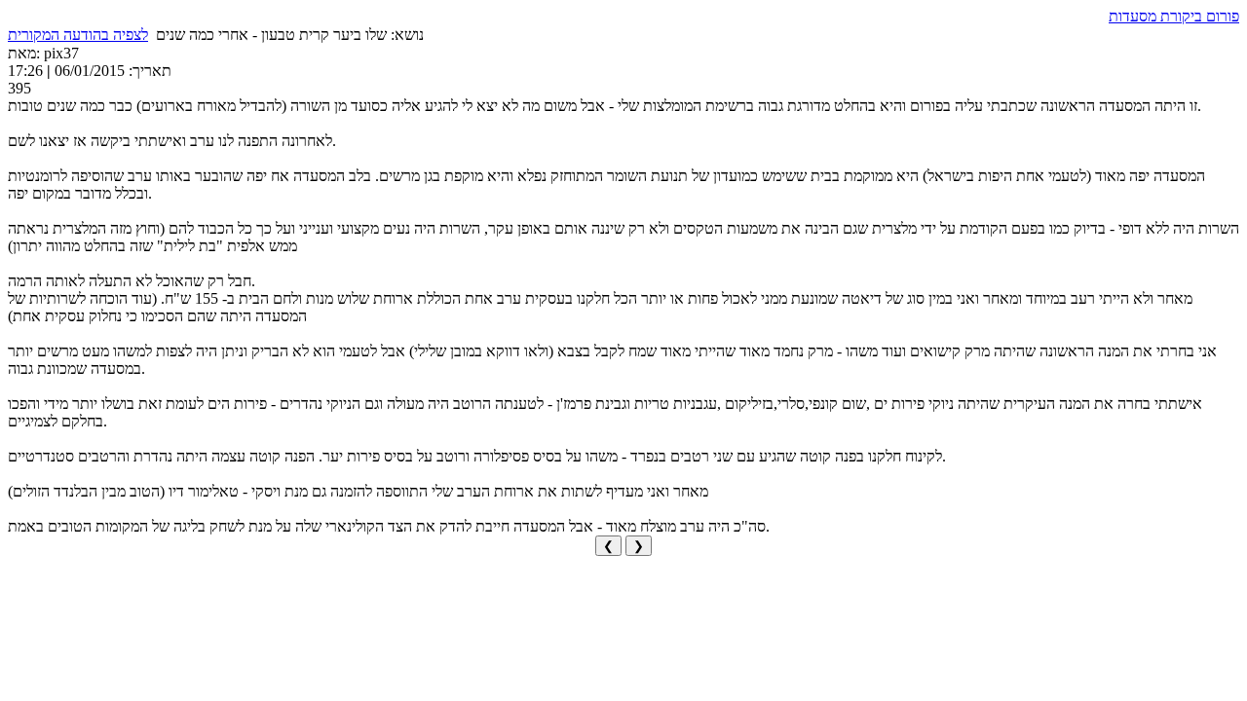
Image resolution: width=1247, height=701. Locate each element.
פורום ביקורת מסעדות (1174, 16)
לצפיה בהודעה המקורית (78, 34)
